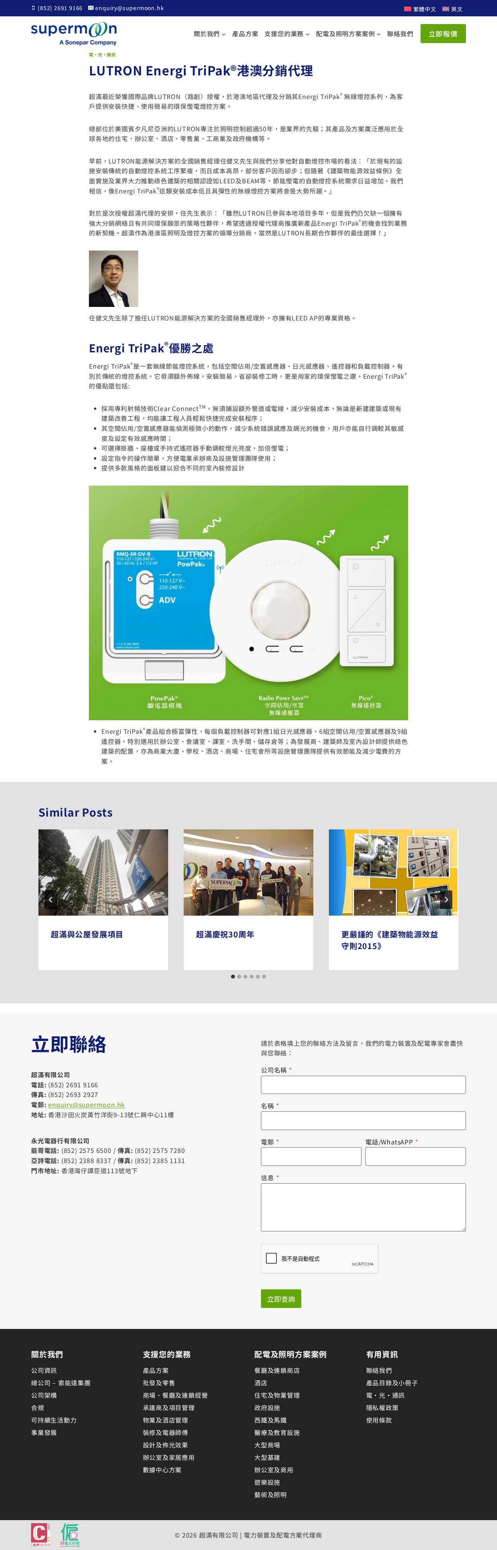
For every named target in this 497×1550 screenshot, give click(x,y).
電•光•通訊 (102, 54)
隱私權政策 (382, 1407)
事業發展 (44, 1432)
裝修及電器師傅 (166, 1432)
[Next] (446, 899)
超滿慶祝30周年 (225, 933)
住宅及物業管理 (277, 1395)
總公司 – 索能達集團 (61, 1382)
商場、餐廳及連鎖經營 (175, 1395)
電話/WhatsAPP (391, 1141)
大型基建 (267, 1457)
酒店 (261, 1382)
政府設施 (267, 1407)
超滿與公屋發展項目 (87, 933)
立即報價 (443, 33)
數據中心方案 (162, 1469)
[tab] (233, 977)
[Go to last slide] (51, 899)
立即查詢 (281, 1299)
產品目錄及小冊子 (392, 1382)
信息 (270, 1177)
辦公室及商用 (274, 1469)
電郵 (270, 1141)
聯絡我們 (400, 33)
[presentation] (103, 872)
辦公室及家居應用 (169, 1457)
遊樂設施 (267, 1482)
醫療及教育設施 (277, 1432)
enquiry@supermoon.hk (86, 1104)
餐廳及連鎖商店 (277, 1370)
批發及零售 (159, 1382)
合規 (37, 1407)
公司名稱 (276, 1070)
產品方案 (245, 33)
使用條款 (379, 1420)
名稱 (270, 1105)
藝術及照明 (270, 1494)
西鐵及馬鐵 (270, 1420)
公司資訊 (44, 1370)
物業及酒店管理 (166, 1420)
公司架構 (44, 1395)
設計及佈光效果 (166, 1444)
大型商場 (267, 1444)
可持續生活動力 (54, 1420)
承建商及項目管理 (169, 1407)
